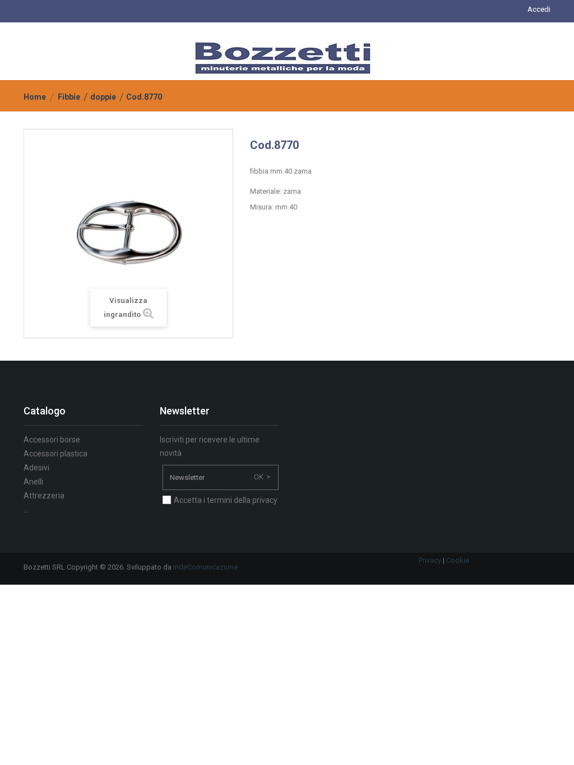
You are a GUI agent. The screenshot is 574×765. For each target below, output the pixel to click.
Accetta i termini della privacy (225, 500)
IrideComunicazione (205, 567)
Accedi (538, 9)
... (26, 509)
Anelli (33, 481)
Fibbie (69, 96)
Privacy (430, 560)
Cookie (457, 560)
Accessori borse (52, 439)
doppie (103, 96)
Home (35, 96)
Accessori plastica (55, 453)
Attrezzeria (44, 495)
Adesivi (36, 467)
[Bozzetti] (282, 57)
